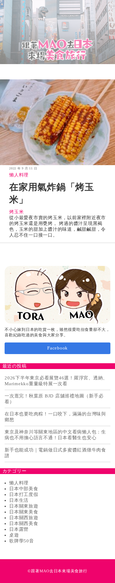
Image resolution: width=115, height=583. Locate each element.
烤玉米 (16, 211)
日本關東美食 (23, 511)
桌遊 (14, 535)
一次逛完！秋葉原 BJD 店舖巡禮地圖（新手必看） (54, 398)
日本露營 (19, 529)
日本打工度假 (23, 494)
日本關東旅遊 (23, 506)
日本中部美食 (23, 488)
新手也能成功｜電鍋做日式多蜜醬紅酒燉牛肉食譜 (55, 452)
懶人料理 (19, 174)
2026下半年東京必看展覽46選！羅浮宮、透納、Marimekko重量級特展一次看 (56, 380)
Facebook (57, 348)
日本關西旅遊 (23, 517)
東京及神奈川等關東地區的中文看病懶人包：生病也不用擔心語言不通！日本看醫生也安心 (55, 434)
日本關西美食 (23, 523)
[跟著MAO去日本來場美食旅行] (57, 32)
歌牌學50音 (21, 540)
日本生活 (19, 500)
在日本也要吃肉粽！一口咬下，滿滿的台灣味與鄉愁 (55, 416)
